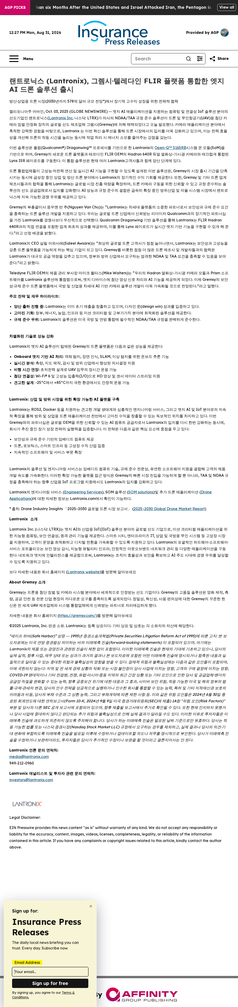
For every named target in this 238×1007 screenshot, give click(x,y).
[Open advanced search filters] (199, 58)
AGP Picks (15, 7)
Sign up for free (50, 983)
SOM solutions (140, 492)
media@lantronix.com (29, 756)
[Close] (91, 906)
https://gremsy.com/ (77, 615)
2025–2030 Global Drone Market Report (169, 508)
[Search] (188, 58)
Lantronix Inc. (61, 118)
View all (226, 7)
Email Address (27, 962)
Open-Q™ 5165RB (170, 147)
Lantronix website (83, 572)
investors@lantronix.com (31, 779)
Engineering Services (83, 492)
